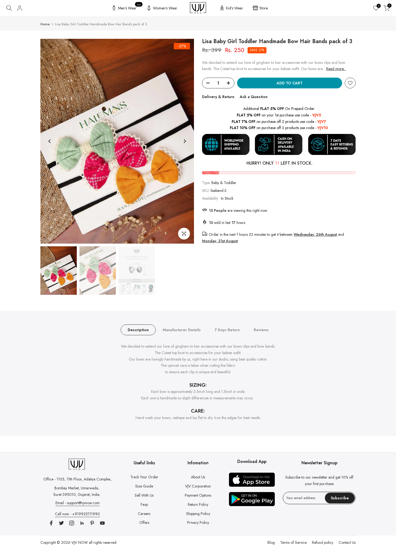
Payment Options (198, 495)
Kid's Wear (234, 8)
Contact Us (347, 542)
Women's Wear (165, 8)
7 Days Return (227, 330)
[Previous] (49, 141)
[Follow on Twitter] (61, 523)
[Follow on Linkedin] (81, 523)
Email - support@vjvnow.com (77, 503)
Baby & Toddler (223, 182)
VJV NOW (79, 542)
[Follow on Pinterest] (92, 523)
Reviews (261, 330)
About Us (198, 477)
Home (45, 24)
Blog (271, 542)
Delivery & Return (218, 96)
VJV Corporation (198, 486)
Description (138, 330)
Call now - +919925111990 (77, 514)
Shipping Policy (198, 513)
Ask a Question (254, 96)
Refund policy (322, 542)
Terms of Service (293, 542)
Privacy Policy (198, 522)
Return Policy (198, 504)
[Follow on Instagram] (71, 523)
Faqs (144, 504)
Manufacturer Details (182, 330)
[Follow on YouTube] (102, 523)
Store (263, 8)
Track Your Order (144, 477)
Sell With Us (144, 495)
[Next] (184, 141)
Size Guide (144, 486)
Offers (144, 522)
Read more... (336, 68)
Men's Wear (129, 7)
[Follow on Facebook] (51, 523)
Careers (144, 513)
